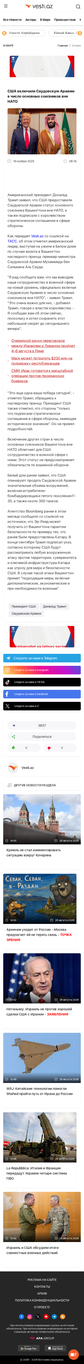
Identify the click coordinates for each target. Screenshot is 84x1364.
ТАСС (12, 241)
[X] (37, 1317)
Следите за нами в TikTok (29, 682)
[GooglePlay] (29, 1348)
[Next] (79, 33)
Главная (63, 45)
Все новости (12, 19)
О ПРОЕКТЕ (42, 1307)
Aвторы (30, 19)
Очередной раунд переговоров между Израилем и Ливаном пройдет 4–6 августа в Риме (43, 345)
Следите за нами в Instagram (31, 670)
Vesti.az (37, 236)
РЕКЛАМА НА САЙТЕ (42, 1279)
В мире (45, 19)
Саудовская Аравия (26, 613)
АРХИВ (42, 1293)
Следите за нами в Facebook (31, 694)
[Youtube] (46, 1317)
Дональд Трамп (54, 606)
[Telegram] (54, 1317)
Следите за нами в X (26, 706)
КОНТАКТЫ (42, 1286)
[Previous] (4, 33)
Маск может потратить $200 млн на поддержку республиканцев (41, 360)
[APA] (42, 1338)
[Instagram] (29, 1317)
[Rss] (62, 1317)
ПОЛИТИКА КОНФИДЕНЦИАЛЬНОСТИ (42, 1300)
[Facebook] (21, 1317)
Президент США (24, 606)
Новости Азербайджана (24, 33)
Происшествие (65, 19)
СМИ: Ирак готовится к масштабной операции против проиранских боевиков (42, 375)
